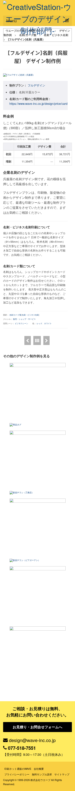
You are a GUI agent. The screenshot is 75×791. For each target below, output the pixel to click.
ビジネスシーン (21, 323)
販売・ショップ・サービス (24, 319)
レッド (39, 323)
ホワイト (48, 323)
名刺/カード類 (15, 315)
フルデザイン (36, 85)
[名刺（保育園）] (27, 340)
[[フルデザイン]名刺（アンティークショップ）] (46, 340)
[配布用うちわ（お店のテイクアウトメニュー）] (38, 594)
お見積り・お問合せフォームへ (37, 726)
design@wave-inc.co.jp (32, 740)
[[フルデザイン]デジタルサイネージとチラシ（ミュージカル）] (38, 459)
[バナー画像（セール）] (38, 527)
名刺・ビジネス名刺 (30, 315)
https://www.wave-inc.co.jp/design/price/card (38, 103)
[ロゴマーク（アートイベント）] (38, 391)
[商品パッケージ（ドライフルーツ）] (38, 654)
